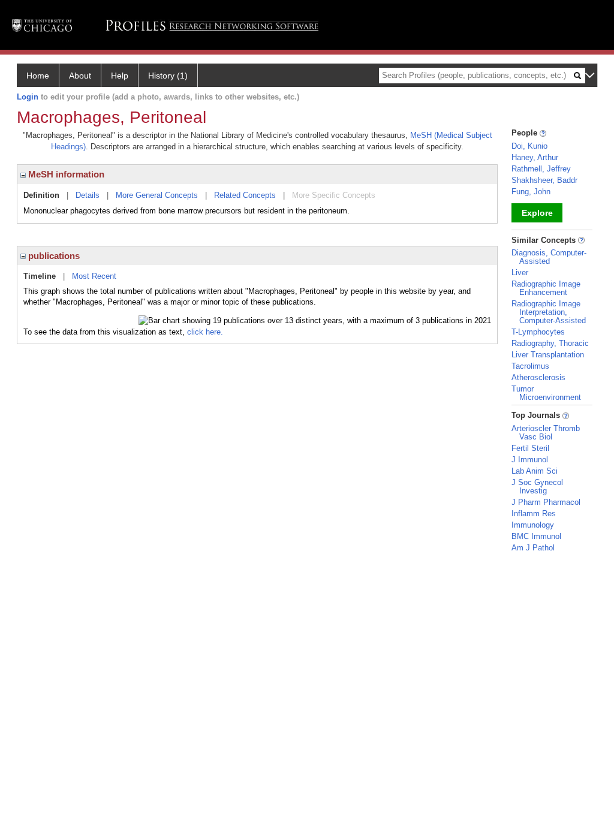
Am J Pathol (533, 547)
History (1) (168, 75)
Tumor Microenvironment (546, 393)
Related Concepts (245, 195)
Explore (537, 213)
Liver (519, 272)
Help (119, 75)
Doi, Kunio (529, 145)
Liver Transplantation (547, 354)
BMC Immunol (536, 536)
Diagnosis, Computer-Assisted (548, 257)
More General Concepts (157, 195)
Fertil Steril (530, 448)
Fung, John (530, 191)
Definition (41, 195)
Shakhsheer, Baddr (544, 180)
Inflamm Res (533, 513)
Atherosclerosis (538, 377)
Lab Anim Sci (534, 470)
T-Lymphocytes (538, 331)
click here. (205, 331)
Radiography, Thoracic (550, 343)
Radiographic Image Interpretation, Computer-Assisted (548, 312)
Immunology (532, 524)
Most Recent (94, 276)
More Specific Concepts (333, 195)
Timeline (39, 276)
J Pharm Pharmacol (545, 502)
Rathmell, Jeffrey (541, 168)
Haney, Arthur (534, 157)
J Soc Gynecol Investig (537, 486)
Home (37, 75)
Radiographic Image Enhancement (545, 288)
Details (88, 195)
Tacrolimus (530, 366)
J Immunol (529, 459)
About (80, 75)
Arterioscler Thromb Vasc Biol (545, 432)
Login (27, 96)
